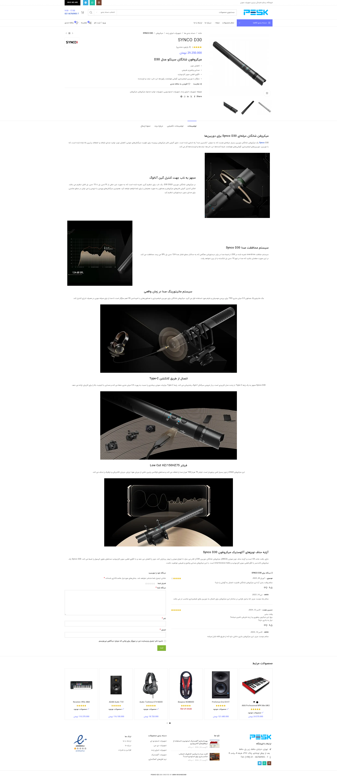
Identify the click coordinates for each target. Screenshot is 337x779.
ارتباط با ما (127, 741)
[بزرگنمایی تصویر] (267, 93)
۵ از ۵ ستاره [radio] (146, 583)
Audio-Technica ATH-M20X (151, 702)
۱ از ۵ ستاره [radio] (154, 583)
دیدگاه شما (161, 587)
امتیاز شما (162, 583)
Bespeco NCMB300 (186, 702)
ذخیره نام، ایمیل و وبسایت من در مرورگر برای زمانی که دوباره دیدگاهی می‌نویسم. (130, 641)
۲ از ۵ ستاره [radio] (152, 583)
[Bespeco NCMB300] (186, 685)
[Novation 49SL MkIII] (81, 685)
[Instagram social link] (99, 2)
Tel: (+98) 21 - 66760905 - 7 (254, 757)
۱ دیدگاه (191, 747)
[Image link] (260, 737)
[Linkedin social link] (187, 97)
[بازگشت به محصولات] (69, 33)
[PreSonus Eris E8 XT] (220, 685)
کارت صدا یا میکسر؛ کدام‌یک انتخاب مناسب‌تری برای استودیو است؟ (193, 755)
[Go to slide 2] (167, 723)
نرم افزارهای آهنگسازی (157, 759)
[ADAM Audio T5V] (116, 685)
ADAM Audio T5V (116, 702)
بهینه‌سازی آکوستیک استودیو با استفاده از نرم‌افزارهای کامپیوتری (190, 742)
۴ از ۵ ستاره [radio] (148, 583)
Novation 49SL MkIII (81, 702)
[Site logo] (256, 12)
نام (164, 618)
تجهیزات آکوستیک (159, 755)
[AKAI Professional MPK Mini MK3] (255, 685)
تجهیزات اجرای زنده (173, 33)
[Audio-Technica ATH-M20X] (151, 685)
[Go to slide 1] (170, 723)
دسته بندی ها (189, 33)
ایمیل (163, 629)
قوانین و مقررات (124, 750)
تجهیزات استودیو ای (158, 741)
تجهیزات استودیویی (172, 92)
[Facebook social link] (194, 97)
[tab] (192, 125)
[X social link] (191, 97)
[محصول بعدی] (66, 33)
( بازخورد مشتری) (183, 47)
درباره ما (128, 745)
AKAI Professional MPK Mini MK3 (256, 705)
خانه (200, 33)
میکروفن (159, 33)
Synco (262, 143)
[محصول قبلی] (72, 33)
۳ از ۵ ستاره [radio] (150, 583)
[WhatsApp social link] (92, 2)
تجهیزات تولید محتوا (154, 92)
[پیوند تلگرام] (85, 2)
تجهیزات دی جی (160, 745)
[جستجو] (91, 12)
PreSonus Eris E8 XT (221, 702)
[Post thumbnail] (215, 744)
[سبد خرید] (82, 12)
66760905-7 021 (72, 14)
